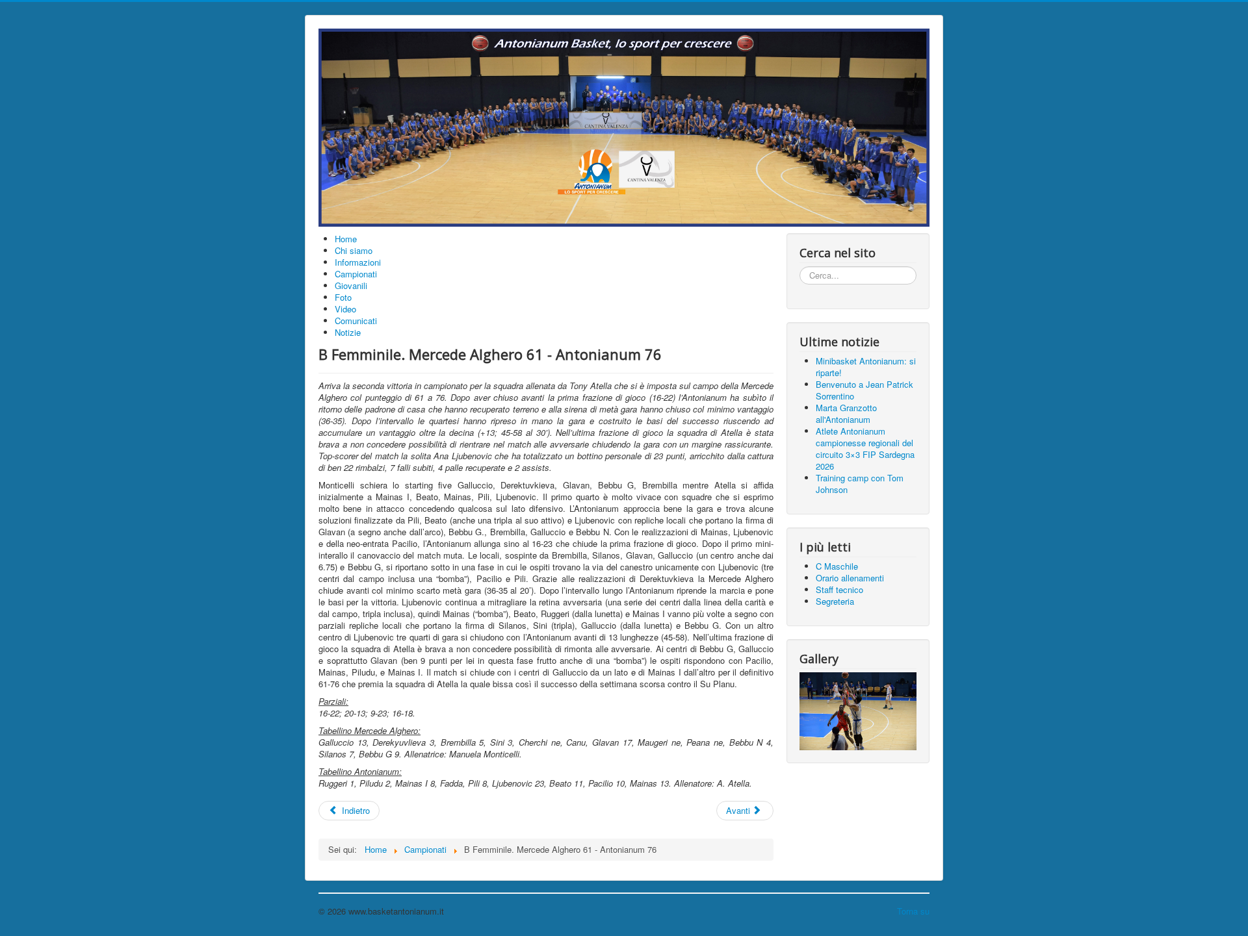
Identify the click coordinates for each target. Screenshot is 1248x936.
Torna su (913, 911)
